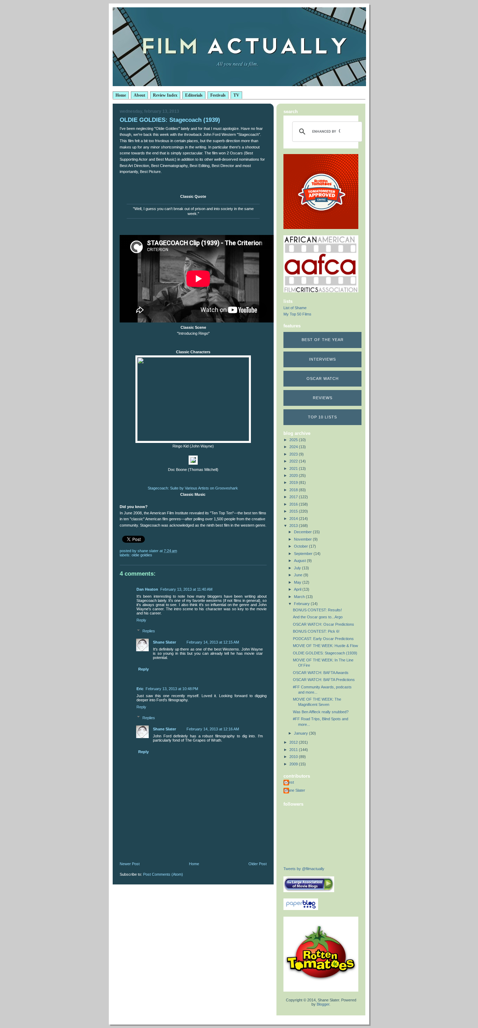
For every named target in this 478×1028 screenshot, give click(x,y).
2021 (294, 468)
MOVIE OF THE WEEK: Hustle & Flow (325, 646)
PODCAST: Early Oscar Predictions (323, 639)
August (300, 560)
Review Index (165, 95)
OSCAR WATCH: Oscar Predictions (323, 624)
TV (236, 95)
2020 (294, 475)
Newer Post (130, 864)
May (298, 582)
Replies (148, 631)
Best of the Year (323, 340)
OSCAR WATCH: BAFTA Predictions (324, 680)
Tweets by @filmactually (303, 869)
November (303, 539)
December (303, 532)
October (301, 546)
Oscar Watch (323, 378)
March (300, 597)
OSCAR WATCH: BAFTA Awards (321, 673)
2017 (294, 497)
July (298, 568)
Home (120, 95)
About (139, 95)
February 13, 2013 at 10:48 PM (172, 689)
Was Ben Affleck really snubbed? (321, 712)
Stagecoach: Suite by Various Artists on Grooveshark (193, 488)
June (298, 575)
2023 (294, 454)
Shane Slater (164, 642)
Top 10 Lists (322, 417)
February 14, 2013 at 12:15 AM (213, 642)
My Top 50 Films (297, 314)
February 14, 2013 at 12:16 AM (213, 729)
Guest (288, 782)
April (298, 589)
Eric (139, 689)
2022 (294, 461)
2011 (294, 750)
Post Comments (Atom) (163, 874)
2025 (294, 440)
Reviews (322, 398)
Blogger (323, 1004)
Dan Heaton (147, 589)
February (302, 604)
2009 (294, 764)
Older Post (257, 864)
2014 (294, 518)
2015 (294, 511)
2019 (294, 482)
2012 (294, 742)
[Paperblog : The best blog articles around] (300, 909)
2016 (294, 504)
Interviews (322, 359)
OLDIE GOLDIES (142, 555)
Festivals (218, 95)
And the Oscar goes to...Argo (318, 617)
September (304, 553)
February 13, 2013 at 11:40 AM (186, 589)
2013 (294, 525)
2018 (294, 490)
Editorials (194, 95)
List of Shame (295, 308)
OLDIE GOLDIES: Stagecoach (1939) (325, 653)
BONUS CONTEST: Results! (317, 610)
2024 (294, 447)
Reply (141, 620)
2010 (294, 757)
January (301, 733)
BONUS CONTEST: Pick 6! (316, 631)
